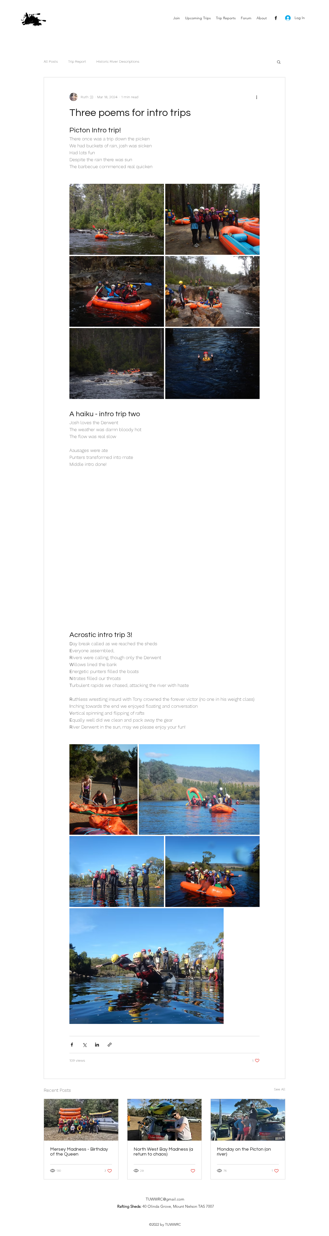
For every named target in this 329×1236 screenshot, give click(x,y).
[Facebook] (275, 18)
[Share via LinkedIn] (97, 1044)
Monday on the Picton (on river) (244, 1152)
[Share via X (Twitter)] (84, 1044)
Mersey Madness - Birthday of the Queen (79, 1152)
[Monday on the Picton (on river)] (248, 1120)
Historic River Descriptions (117, 61)
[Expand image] (116, 219)
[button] (278, 62)
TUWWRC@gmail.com (165, 1199)
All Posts (51, 61)
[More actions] (256, 97)
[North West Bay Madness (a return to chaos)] (164, 1120)
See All (279, 1089)
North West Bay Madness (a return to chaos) (163, 1152)
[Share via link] (109, 1044)
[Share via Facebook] (71, 1044)
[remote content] (164, 552)
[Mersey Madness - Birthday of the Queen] (81, 1120)
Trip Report (77, 61)
